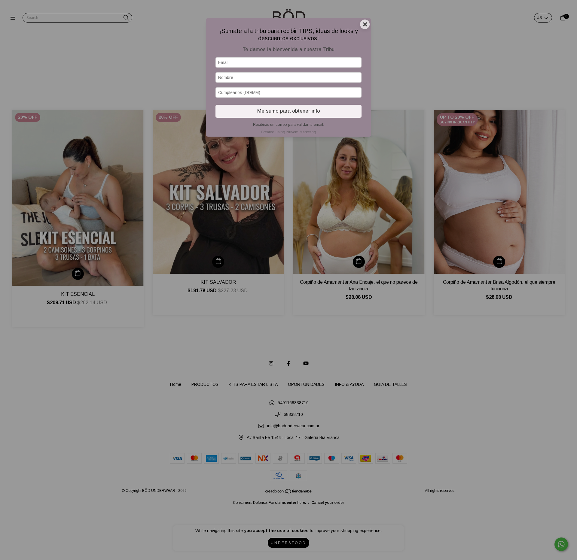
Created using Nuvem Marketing (288, 132)
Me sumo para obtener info (288, 111)
